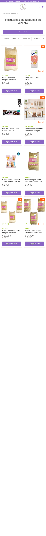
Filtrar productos (23, 32)
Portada (6, 14)
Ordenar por (25, 39)
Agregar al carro (12, 91)
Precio (6, 39)
